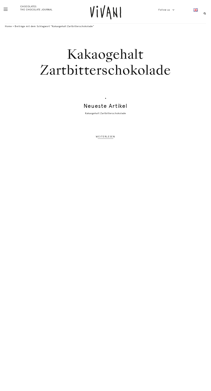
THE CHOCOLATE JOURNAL (36, 9)
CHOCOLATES (28, 6)
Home (8, 26)
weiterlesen (105, 136)
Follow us (164, 9)
